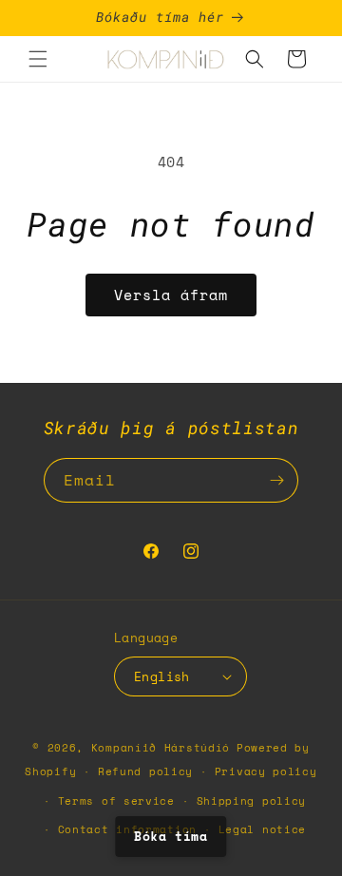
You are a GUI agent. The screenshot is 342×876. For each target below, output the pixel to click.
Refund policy (145, 771)
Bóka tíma (170, 836)
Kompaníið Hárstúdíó (160, 747)
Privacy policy (266, 771)
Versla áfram (171, 294)
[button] (38, 59)
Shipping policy (252, 801)
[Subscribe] (276, 480)
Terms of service (116, 801)
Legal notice (262, 829)
